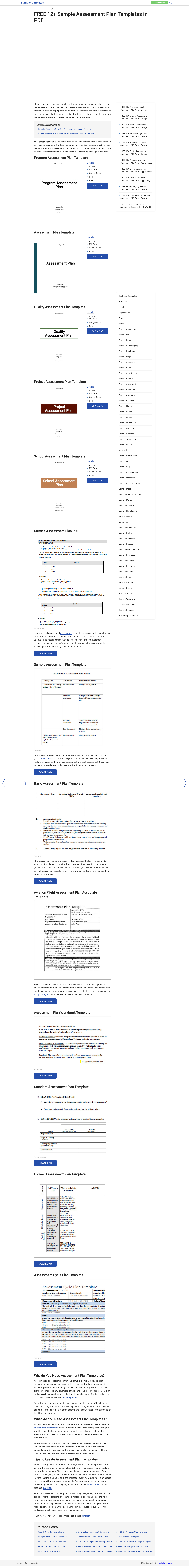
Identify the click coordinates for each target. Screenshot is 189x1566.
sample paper (93, 1484)
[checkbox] (19, 2)
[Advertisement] (94, 43)
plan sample (66, 633)
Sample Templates (164, 1563)
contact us (87, 1516)
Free (159, 3)
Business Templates (48, 9)
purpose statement (48, 758)
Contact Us (22, 1563)
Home (36, 9)
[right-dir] (185, 783)
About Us (34, 1563)
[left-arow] (4, 783)
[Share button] (23, 783)
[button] (170, 2)
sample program (42, 994)
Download (97, 185)
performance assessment (46, 1428)
